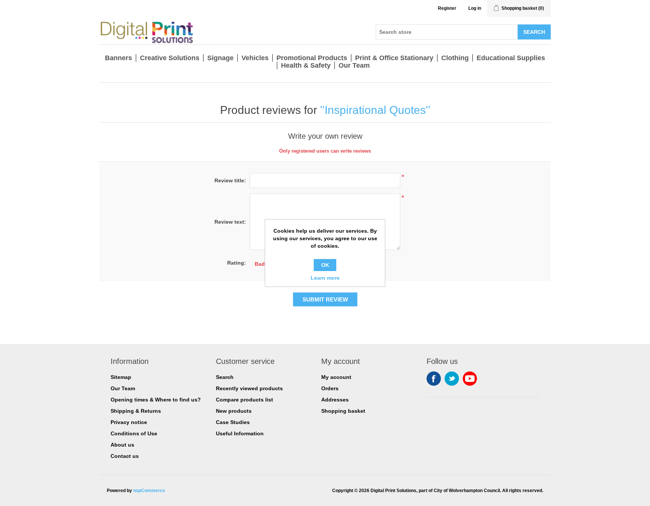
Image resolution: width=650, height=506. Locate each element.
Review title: (230, 180)
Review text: (230, 222)
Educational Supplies (511, 58)
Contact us (125, 456)
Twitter (452, 378)
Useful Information (240, 433)
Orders (330, 388)
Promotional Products (311, 58)
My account (336, 377)
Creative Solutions (169, 58)
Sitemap (121, 377)
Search (225, 377)
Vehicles (255, 58)
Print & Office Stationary (394, 58)
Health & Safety (306, 65)
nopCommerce (149, 490)
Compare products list (244, 400)
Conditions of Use (134, 433)
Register (447, 8)
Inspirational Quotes (375, 110)
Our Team (354, 65)
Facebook (434, 378)
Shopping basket (343, 411)
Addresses (335, 400)
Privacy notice (129, 422)
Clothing (455, 58)
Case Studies (233, 422)
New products (234, 411)
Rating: (236, 263)
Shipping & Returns (136, 411)
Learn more (325, 278)
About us (122, 445)
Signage (220, 58)
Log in (474, 8)
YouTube (470, 378)
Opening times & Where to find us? (156, 400)
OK (325, 265)
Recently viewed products (249, 388)
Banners (118, 58)
